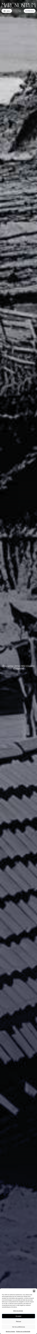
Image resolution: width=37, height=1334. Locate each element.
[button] (34, 1291)
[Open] (6, 11)
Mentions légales (10, 1331)
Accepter (18, 1316)
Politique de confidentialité (23, 1331)
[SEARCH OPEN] (20, 11)
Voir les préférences (18, 1327)
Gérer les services (18, 1311)
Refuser (18, 1321)
